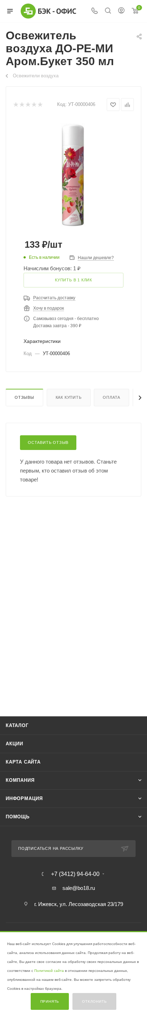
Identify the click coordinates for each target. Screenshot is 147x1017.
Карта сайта (23, 762)
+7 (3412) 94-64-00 (75, 874)
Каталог (17, 725)
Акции (14, 743)
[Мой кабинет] (121, 11)
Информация (24, 798)
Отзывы (24, 397)
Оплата (111, 397)
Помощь (18, 816)
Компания (20, 780)
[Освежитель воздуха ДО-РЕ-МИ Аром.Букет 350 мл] (73, 173)
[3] (28, 104)
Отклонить (94, 1001)
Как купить (69, 397)
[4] (34, 104)
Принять (50, 1001)
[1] (15, 104)
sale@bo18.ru (78, 888)
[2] (22, 104)
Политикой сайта (49, 971)
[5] (40, 104)
